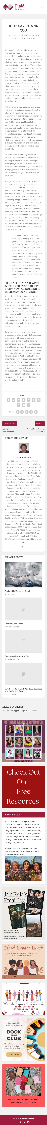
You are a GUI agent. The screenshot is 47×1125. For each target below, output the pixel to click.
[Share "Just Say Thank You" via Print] (28, 404)
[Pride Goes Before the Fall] (23, 641)
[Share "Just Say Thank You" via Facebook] (8, 399)
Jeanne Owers (21, 35)
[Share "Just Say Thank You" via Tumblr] (23, 399)
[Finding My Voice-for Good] (23, 574)
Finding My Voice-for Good (17, 591)
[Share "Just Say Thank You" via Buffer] (38, 399)
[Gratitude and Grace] (23, 609)
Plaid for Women (27, 1118)
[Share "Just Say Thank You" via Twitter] (13, 399)
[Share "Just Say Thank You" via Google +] (18, 399)
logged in (17, 710)
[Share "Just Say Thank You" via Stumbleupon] (18, 404)
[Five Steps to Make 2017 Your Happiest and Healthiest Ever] (23, 674)
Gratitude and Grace (14, 623)
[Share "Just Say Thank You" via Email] (23, 404)
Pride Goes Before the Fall (17, 656)
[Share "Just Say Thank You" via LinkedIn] (33, 399)
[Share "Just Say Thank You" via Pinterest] (28, 399)
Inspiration (16, 38)
